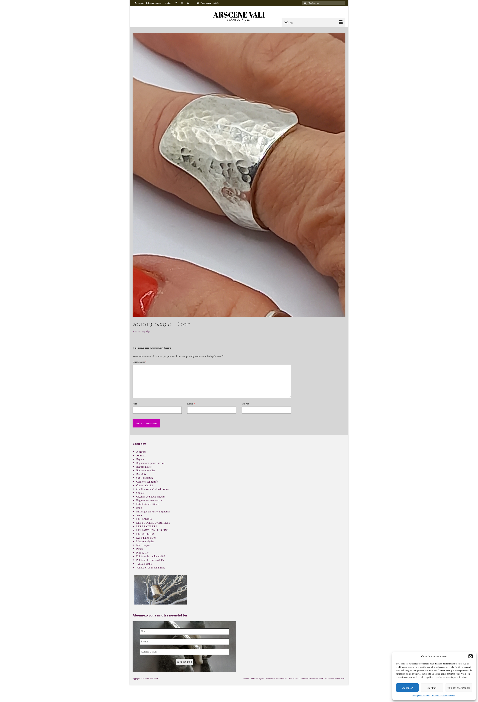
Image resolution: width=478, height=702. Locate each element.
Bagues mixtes (143, 466)
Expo (139, 507)
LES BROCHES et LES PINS (152, 530)
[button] (470, 656)
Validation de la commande (150, 567)
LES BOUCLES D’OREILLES (153, 522)
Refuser (431, 687)
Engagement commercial (149, 500)
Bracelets (141, 474)
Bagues (140, 459)
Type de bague (144, 563)
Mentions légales (145, 541)
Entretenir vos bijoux (147, 504)
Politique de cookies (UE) (150, 560)
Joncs (139, 515)
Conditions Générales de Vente (152, 489)
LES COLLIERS (145, 534)
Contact (140, 493)
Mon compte (143, 545)
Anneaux (141, 455)
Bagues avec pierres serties (150, 463)
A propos (141, 451)
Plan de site (142, 552)
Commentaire (140, 361)
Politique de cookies (421, 695)
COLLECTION (144, 478)
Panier (139, 549)
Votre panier (209, 3)
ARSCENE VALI (239, 15)
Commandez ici (144, 485)
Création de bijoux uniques (150, 496)
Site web (245, 403)
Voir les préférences (458, 687)
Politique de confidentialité (443, 695)
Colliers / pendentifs (147, 481)
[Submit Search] (305, 3)
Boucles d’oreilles (145, 470)
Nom (136, 403)
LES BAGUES (144, 519)
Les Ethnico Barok (146, 537)
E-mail (191, 403)
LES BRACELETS (146, 526)
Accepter (407, 687)
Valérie (141, 331)
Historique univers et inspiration (153, 511)
